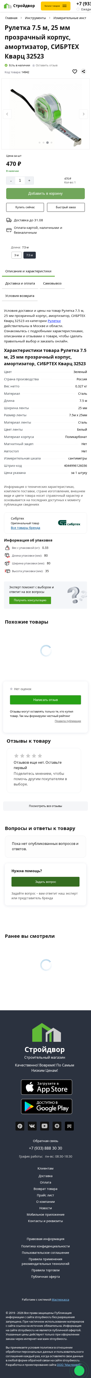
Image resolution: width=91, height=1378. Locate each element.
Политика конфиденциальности (45, 1246)
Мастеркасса (60, 1299)
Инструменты (35, 18)
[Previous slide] (7, 114)
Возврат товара (45, 1189)
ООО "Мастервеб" (69, 1365)
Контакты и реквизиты (45, 1221)
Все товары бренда (25, 528)
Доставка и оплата (20, 283)
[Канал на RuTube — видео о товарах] (69, 1126)
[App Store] (44, 1088)
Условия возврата (19, 295)
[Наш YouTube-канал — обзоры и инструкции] (44, 1126)
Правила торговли (46, 1270)
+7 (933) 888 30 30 (45, 1148)
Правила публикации (68, 721)
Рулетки (54, 320)
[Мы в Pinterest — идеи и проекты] (19, 1126)
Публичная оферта (45, 1276)
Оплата (45, 1182)
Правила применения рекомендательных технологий (45, 1261)
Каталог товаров (52, 6)
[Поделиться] (83, 71)
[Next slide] (83, 114)
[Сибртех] (63, 523)
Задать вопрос (45, 881)
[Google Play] (44, 1107)
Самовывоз (52, 283)
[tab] (39, 142)
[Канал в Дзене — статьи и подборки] (57, 1126)
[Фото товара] (45, 114)
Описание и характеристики (28, 271)
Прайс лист (45, 1195)
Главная (11, 18)
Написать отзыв (45, 700)
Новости (45, 1208)
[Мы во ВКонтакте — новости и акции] (32, 1126)
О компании (45, 1201)
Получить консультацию (30, 600)
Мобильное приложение (45, 1214)
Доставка (46, 1176)
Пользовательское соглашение (45, 1252)
